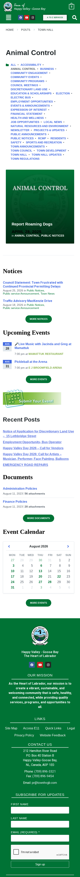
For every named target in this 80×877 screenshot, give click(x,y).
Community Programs (27, 81)
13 (40, 571)
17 (12, 576)
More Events (38, 379)
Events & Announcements (30, 105)
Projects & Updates (49, 130)
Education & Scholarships (31, 93)
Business (47, 68)
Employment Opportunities (32, 101)
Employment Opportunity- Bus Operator (32, 442)
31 (12, 587)
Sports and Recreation (44, 142)
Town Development (51, 150)
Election (63, 93)
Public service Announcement (21, 293)
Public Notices (22, 138)
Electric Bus (21, 97)
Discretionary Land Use (29, 89)
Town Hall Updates (47, 154)
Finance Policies (15, 501)
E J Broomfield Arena (45, 367)
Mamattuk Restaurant (46, 353)
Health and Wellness (27, 117)
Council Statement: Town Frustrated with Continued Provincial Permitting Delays (33, 284)
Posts (25, 29)
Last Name (19, 818)
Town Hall (45, 29)
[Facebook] (20, 17)
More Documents (38, 518)
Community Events (25, 77)
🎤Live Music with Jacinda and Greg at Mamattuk (43, 346)
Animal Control (27, 235)
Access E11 (31, 728)
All (13, 64)
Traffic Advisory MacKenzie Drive (27, 301)
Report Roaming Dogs (32, 224)
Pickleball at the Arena (31, 361)
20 (40, 576)
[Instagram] (32, 17)
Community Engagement (29, 73)
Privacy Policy (24, 735)
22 (59, 576)
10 (12, 571)
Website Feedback (53, 735)
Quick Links (53, 728)
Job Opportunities (25, 122)
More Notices (39, 319)
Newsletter (20, 130)
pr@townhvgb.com (44, 783)
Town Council (21, 150)
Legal (71, 728)
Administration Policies (20, 488)
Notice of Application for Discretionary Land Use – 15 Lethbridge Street (38, 434)
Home (10, 29)
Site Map (11, 728)
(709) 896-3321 (45, 771)
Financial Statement (27, 113)
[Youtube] (26, 17)
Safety (16, 142)
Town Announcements (28, 146)
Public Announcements (28, 134)
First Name (20, 804)
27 (12, 560)
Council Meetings (24, 85)
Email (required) (25, 832)
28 (49, 582)
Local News (53, 122)
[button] (8, 17)
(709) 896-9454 (43, 776)
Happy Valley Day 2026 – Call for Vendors (33, 448)
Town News (48, 293)
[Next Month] (68, 546)
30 (40, 560)
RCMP (42, 138)
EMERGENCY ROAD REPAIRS (25, 465)
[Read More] (40, 207)
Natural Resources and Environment (40, 126)
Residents (58, 138)
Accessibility (31, 64)
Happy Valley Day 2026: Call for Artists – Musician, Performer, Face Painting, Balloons (36, 456)
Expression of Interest (29, 109)
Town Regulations (25, 158)
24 (12, 582)
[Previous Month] (9, 546)
